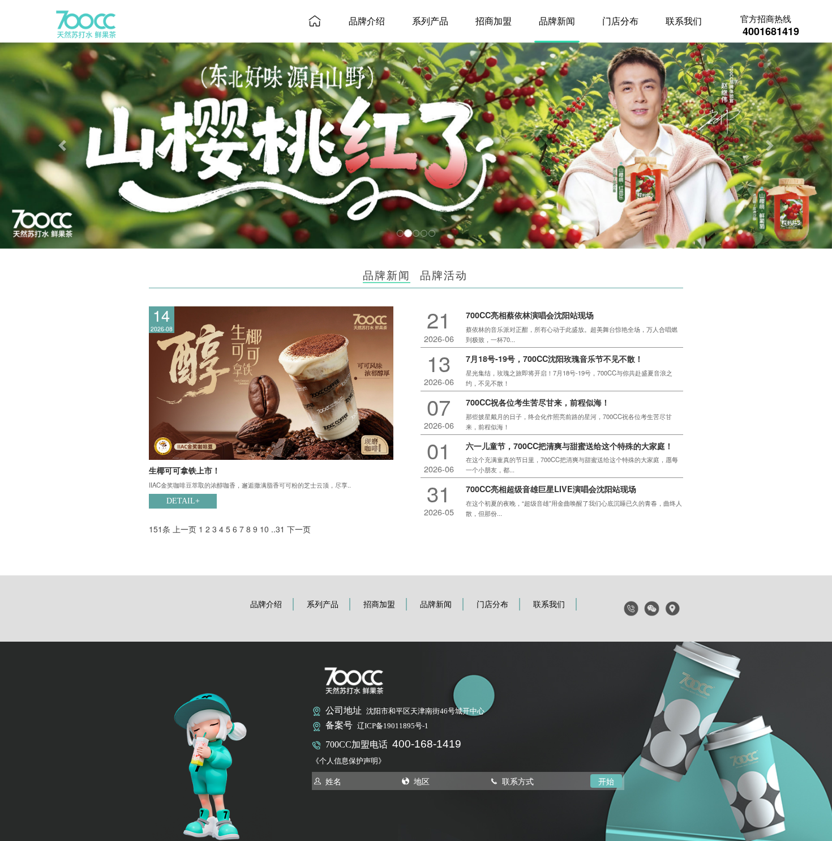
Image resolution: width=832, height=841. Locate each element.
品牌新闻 (557, 20)
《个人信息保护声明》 (348, 761)
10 (264, 529)
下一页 (299, 529)
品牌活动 (444, 274)
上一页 (184, 529)
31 (280, 529)
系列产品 (430, 20)
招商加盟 (493, 20)
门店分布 (620, 20)
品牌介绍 (367, 20)
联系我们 (684, 20)
